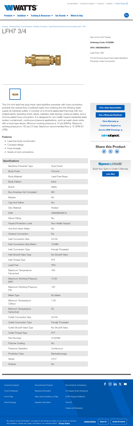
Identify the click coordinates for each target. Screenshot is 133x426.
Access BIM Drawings (109, 129)
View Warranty (109, 121)
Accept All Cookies (118, 422)
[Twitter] (120, 384)
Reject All (103, 422)
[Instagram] (110, 384)
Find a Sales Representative (110, 107)
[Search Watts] (126, 15)
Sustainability (72, 3)
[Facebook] (105, 384)
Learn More (110, 174)
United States (120, 3)
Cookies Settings (90, 422)
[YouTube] (125, 384)
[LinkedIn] (115, 384)
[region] (66, 421)
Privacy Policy (64, 423)
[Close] (129, 421)
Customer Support (87, 3)
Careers (109, 3)
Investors (100, 3)
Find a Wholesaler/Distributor (110, 115)
